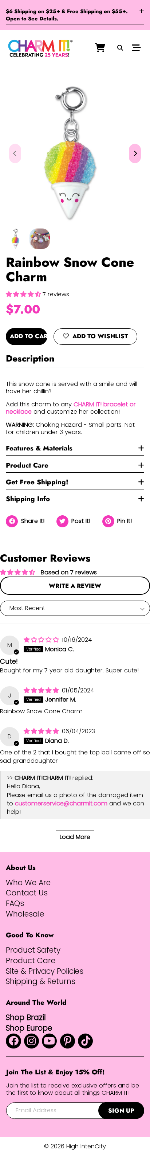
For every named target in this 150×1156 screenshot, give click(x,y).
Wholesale (25, 914)
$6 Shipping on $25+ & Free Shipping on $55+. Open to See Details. (67, 15)
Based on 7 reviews (69, 572)
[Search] (120, 48)
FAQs (15, 903)
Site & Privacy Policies (44, 971)
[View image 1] (16, 239)
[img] (42, 640)
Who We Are (28, 883)
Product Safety (33, 950)
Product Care (27, 465)
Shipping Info (28, 499)
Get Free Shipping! (37, 482)
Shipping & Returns (40, 981)
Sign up (121, 1110)
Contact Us (27, 893)
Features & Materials (39, 448)
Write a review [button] (75, 585)
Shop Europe (29, 1028)
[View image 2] (39, 239)
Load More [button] (75, 837)
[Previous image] (15, 153)
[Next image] (135, 153)
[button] (24, 294)
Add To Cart (28, 336)
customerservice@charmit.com (61, 803)
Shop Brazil (26, 1017)
